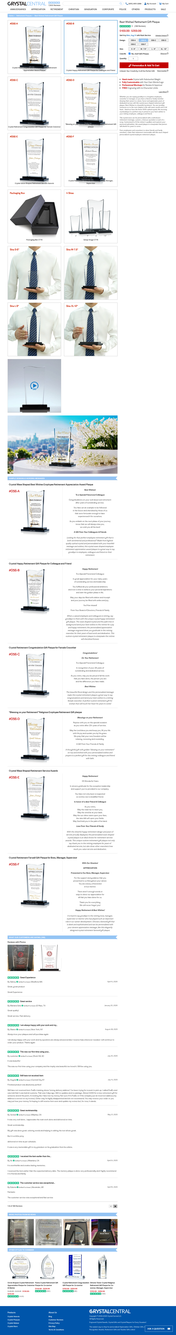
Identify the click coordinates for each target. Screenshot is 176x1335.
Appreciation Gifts (126, 1326)
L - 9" (154, 49)
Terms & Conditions (56, 1329)
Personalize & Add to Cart (145, 65)
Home (11, 15)
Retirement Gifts (111, 1329)
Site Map (52, 1326)
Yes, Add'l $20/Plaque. (140, 53)
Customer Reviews (56, 1319)
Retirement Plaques (24, 15)
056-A (133, 40)
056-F (143, 44)
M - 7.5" (143, 49)
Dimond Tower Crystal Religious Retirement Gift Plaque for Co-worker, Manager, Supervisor (102, 1285)
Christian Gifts (139, 1326)
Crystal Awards (14, 1316)
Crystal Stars (13, 1326)
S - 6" (133, 49)
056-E (133, 44)
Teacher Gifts (125, 1329)
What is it (163, 53)
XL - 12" (164, 49)
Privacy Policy (54, 1323)
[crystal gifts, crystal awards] (27, 4)
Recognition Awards (96, 1329)
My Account (151, 3)
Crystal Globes (13, 1323)
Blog (50, 1316)
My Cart (165, 3)
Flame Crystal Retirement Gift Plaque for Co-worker (46, 1284)
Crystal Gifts (112, 1322)
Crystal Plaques (14, 1319)
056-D (163, 40)
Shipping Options (161, 35)
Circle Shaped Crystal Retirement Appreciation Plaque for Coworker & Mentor (21, 1285)
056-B (143, 40)
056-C (153, 40)
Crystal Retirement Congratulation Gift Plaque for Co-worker (76, 1284)
